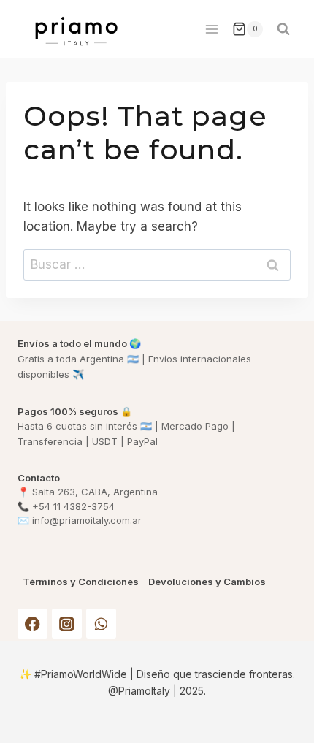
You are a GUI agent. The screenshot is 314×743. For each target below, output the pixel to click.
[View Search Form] (283, 29)
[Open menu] (211, 29)
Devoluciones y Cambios (207, 581)
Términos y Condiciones (81, 581)
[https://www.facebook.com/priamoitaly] (32, 624)
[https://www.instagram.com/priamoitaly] (67, 624)
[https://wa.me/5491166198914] (101, 624)
